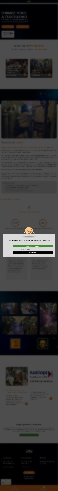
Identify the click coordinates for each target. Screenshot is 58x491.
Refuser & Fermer (25, 249)
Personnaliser (33, 253)
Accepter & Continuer (33, 246)
